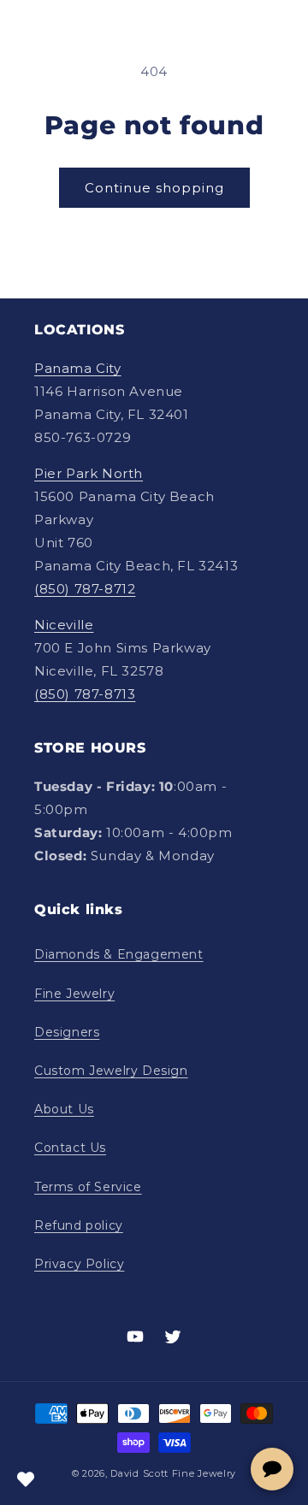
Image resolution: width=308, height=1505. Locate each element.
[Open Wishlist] (26, 1479)
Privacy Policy (79, 1264)
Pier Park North (88, 473)
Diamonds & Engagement (119, 954)
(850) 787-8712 (84, 589)
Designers (66, 1032)
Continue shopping (154, 188)
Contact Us (70, 1147)
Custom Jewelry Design (111, 1070)
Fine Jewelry (74, 993)
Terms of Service (88, 1187)
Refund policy (78, 1225)
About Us (64, 1109)
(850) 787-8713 (84, 694)
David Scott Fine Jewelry (173, 1473)
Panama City (77, 368)
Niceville (63, 625)
